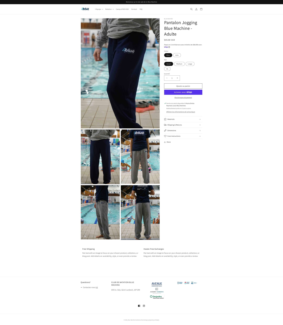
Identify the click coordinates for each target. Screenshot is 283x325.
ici (97, 287)
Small (168, 64)
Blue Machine (131, 320)
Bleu (168, 55)
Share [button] (169, 142)
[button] (99, 9)
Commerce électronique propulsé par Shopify (147, 320)
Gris (177, 55)
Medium (179, 64)
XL (167, 69)
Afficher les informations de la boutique (180, 112)
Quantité (167, 74)
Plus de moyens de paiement (183, 97)
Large (190, 64)
